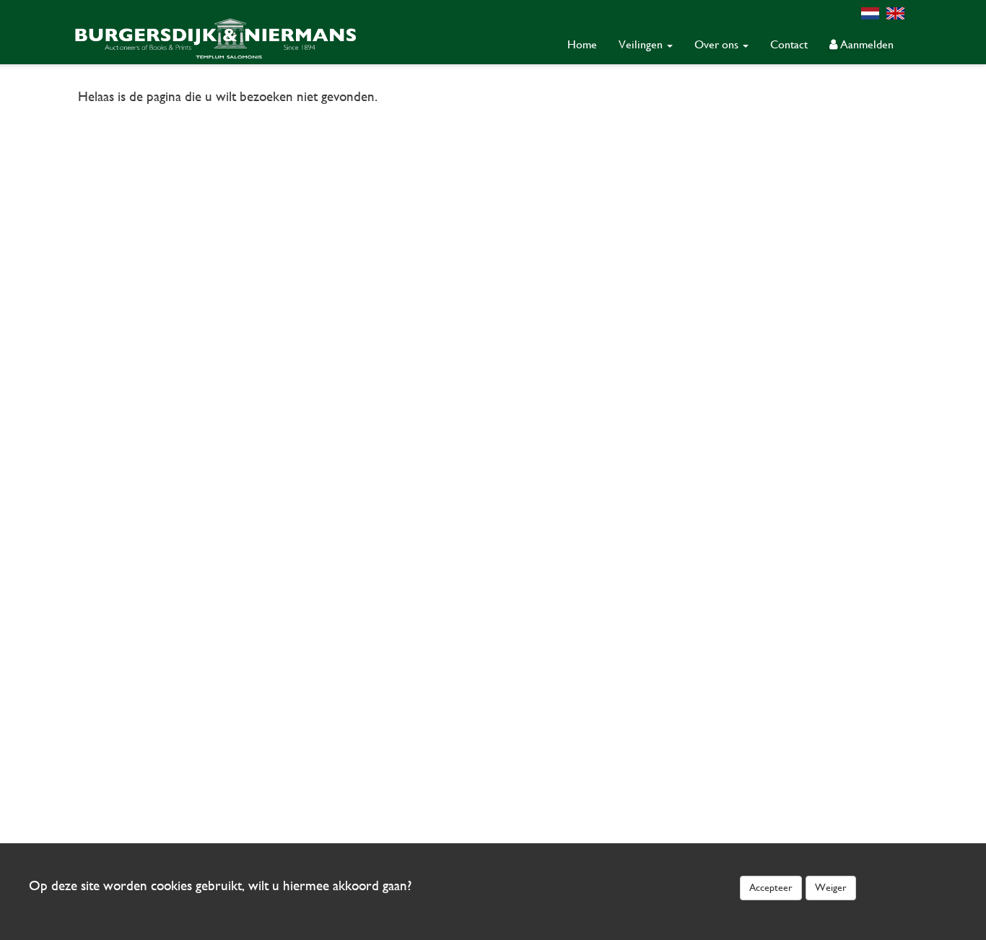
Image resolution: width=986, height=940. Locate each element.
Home (582, 44)
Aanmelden (865, 44)
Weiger (831, 887)
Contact (789, 44)
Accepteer (771, 887)
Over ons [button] (717, 44)
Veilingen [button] (642, 44)
